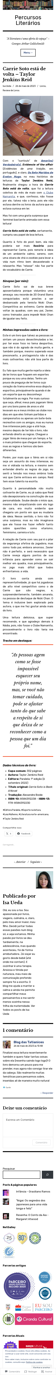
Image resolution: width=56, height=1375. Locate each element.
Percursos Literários (28, 20)
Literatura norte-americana (34, 814)
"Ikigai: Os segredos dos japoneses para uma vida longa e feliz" (31, 1204)
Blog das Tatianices (29, 1042)
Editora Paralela (12, 810)
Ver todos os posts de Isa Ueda (19, 1009)
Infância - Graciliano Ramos (33, 1191)
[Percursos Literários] (28, 5)
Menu (27, 52)
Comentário (41, 1142)
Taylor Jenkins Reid (14, 818)
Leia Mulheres (11, 814)
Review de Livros (11, 90)
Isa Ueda (7, 86)
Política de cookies (34, 1362)
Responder (47, 1093)
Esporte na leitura (32, 810)
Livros (43, 86)
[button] (19, 1285)
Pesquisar (9, 1168)
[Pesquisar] (47, 1175)
